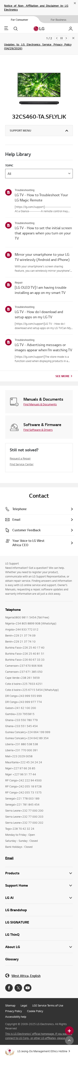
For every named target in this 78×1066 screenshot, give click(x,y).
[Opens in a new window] (9, 988)
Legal (24, 1005)
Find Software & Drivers (38, 430)
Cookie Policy (35, 1011)
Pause (61, 38)
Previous (56, 38)
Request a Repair (20, 458)
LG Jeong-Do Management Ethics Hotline (42, 1051)
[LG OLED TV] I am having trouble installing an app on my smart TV (41, 290)
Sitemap (10, 1005)
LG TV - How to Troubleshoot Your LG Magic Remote (41, 197)
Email (9, 858)
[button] (39, 885)
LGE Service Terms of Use (47, 1005)
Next (66, 38)
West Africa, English (26, 976)
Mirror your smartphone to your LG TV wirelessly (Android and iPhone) (42, 257)
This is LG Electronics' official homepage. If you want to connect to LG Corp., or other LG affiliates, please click (38, 1036)
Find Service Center (22, 464)
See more (62, 376)
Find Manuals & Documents (40, 404)
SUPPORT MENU (20, 130)
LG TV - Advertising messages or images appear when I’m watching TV (43, 347)
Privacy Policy (13, 1011)
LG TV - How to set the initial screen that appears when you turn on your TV (43, 233)
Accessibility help (15, 1017)
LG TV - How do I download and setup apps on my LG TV (39, 314)
